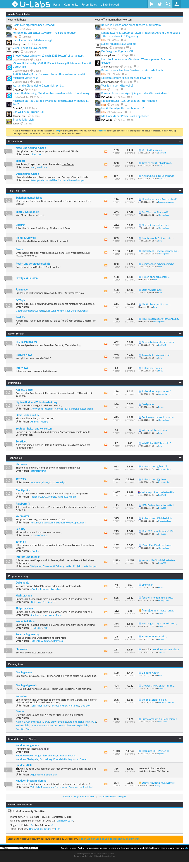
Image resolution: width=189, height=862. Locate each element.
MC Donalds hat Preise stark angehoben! (125, 116)
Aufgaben (56, 589)
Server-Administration (52, 522)
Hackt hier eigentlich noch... (157, 304)
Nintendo (74, 705)
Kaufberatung (38, 471)
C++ (45, 602)
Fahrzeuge (22, 289)
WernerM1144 (65, 820)
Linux (45, 482)
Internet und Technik (27, 557)
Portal (57, 4)
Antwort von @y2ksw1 (155, 479)
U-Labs (73, 848)
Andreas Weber (164, 394)
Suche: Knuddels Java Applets (30, 48)
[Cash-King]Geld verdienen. (157, 545)
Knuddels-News (24, 755)
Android (51, 497)
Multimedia (14, 382)
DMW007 (162, 166)
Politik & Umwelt (26, 238)
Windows (35, 482)
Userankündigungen (27, 174)
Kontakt (64, 848)
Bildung (20, 225)
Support (20, 161)
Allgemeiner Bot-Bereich (43, 774)
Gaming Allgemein (26, 685)
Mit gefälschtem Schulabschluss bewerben (126, 78)
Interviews (22, 368)
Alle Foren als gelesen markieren (78, 796)
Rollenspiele (22, 725)
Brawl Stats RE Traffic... (154, 636)
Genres (20, 711)
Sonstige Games (24, 729)
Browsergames (59, 722)
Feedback (42, 167)
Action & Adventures (27, 722)
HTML (33, 628)
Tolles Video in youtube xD (156, 391)
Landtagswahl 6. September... (158, 238)
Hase (160, 293)
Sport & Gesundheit (27, 212)
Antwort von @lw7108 (155, 466)
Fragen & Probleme (45, 755)
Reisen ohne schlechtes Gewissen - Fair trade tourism (44, 32)
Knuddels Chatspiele (27, 759)
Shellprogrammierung (42, 615)
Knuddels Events (66, 755)
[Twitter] (160, 4)
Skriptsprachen (24, 608)
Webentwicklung (25, 621)
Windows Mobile (67, 497)
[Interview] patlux (152, 368)
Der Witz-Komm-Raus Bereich (62, 311)
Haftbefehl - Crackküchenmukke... (161, 251)
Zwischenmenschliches (29, 198)
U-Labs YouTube (164, 469)
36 (32, 825)
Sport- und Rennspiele (58, 725)
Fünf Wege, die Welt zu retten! (158, 417)
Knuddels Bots (24, 765)
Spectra (161, 652)
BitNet (161, 588)
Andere (52, 602)
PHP (46, 628)
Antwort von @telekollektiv (157, 518)
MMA (160, 371)
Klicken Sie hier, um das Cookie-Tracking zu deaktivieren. (109, 839)
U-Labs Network (109, 4)
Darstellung (45, 759)
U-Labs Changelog (152, 150)
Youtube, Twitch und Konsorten (34, 428)
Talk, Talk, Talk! (17, 190)
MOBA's (44, 722)
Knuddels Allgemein (27, 745)
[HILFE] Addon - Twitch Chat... (158, 610)
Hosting (34, 522)
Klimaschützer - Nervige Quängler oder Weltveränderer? (135, 93)
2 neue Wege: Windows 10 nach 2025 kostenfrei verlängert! (48, 55)
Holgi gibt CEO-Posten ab (155, 751)
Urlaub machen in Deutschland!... (160, 199)
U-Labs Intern (16, 141)
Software (21, 479)
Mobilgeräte (23, 490)
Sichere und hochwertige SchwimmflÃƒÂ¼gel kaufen (134, 848)
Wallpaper (35, 566)
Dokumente (22, 583)
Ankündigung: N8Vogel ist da (158, 176)
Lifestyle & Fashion (27, 278)
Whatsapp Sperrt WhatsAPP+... (159, 492)
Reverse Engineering (27, 634)
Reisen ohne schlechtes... (156, 277)
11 (18, 825)
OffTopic (20, 300)
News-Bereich (16, 333)
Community (71, 4)
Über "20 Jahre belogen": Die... (159, 531)
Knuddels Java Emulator (166, 649)
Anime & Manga (39, 421)
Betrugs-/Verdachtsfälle (43, 180)
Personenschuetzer (166, 202)
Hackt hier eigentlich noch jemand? (34, 25)
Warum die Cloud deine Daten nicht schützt (38, 85)
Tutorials (49, 409)
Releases (58, 641)
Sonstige (60, 482)
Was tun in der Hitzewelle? (117, 85)
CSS (40, 628)
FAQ (32, 167)
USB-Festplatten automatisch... (159, 505)
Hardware (21, 464)
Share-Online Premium (172, 848)
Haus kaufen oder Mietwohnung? (32, 40)
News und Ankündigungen (31, 148)
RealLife (20, 317)
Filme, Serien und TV (27, 415)
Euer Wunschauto (152, 290)
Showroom (36, 409)
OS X (52, 482)
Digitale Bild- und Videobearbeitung (36, 402)
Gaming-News (24, 672)
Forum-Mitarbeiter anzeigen (112, 796)
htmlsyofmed (163, 601)
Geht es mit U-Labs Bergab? (157, 163)
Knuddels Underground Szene (69, 759)
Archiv (81, 848)
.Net (32, 602)
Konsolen (21, 696)
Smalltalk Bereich (23, 119)
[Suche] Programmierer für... (157, 597)
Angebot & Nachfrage (67, 409)
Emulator (85, 705)
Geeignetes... (149, 404)
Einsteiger (147, 585)
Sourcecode (75, 787)
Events (84, 311)
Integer (161, 639)
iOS (44, 497)
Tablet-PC (35, 497)
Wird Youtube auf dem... (155, 430)
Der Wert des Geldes (40, 829)
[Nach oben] (186, 848)
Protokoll (88, 787)
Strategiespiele (80, 725)
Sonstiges (21, 441)
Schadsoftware (38, 535)
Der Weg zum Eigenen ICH (28, 112)
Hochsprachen (24, 595)
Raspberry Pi (23, 504)
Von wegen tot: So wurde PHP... (159, 623)
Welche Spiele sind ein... (155, 700)
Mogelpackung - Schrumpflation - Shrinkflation (129, 100)
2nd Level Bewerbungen (71, 180)
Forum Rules (89, 4)
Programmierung (18, 576)
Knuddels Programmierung (31, 781)
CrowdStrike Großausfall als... (158, 685)
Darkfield (162, 153)
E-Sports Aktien (150, 673)
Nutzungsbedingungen (96, 848)
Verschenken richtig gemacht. (158, 264)
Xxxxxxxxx (162, 722)
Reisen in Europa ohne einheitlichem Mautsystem (131, 25)
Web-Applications (76, 522)
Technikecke (15, 457)
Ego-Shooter (75, 722)
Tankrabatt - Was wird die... (157, 355)
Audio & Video (24, 390)
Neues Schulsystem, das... (156, 225)
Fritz (160, 241)
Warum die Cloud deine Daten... (159, 560)
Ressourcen (86, 409)
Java (39, 602)
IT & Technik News (26, 342)
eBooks (34, 551)
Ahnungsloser (163, 215)
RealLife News (24, 355)
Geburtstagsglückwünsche (30, 311)
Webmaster (22, 516)
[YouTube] (151, 4)
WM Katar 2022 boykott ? (156, 443)
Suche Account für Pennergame (159, 719)
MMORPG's (89, 722)
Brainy (157, 786)
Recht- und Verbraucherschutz (33, 264)
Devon (161, 407)
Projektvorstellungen (85, 566)
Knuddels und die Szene (22, 739)
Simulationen (37, 725)
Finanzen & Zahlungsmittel (57, 566)
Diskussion (36, 154)
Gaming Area (15, 664)
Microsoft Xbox (58, 705)
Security (20, 529)
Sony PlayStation (39, 705)
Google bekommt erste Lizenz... (159, 342)
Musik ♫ (20, 249)
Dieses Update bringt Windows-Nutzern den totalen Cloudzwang (51, 93)
